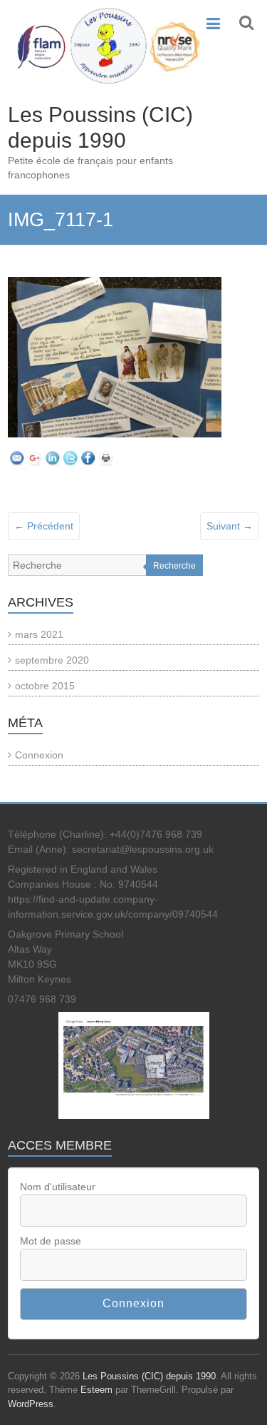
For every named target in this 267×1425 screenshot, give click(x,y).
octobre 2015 (45, 685)
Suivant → (229, 526)
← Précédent (43, 526)
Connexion (39, 755)
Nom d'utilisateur (57, 1186)
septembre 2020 (52, 660)
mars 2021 (39, 634)
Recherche (174, 566)
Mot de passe (50, 1241)
